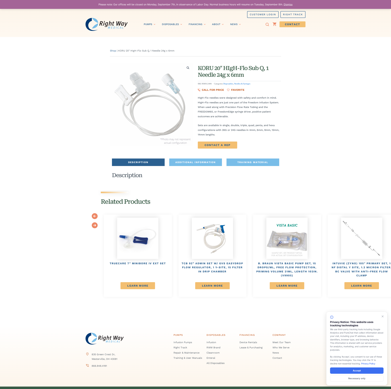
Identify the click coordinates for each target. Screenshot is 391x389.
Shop (113, 50)
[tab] (138, 162)
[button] (188, 68)
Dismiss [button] (288, 4)
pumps (148, 24)
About (216, 24)
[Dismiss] (382, 316)
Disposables (170, 24)
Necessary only (356, 378)
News (234, 24)
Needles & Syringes (242, 84)
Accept (357, 370)
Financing (195, 24)
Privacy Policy (368, 363)
